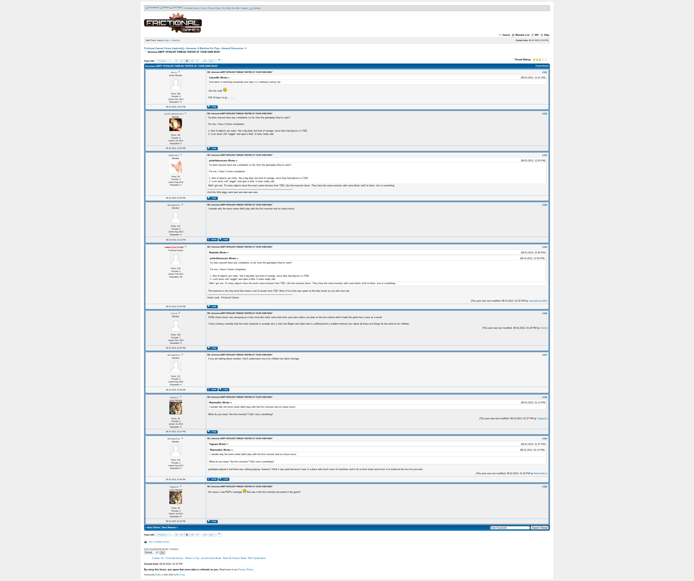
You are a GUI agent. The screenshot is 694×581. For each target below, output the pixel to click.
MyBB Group (179, 575)
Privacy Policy (214, 8)
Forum (203, 8)
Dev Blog (226, 8)
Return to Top (192, 558)
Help (546, 35)
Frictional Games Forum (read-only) (164, 48)
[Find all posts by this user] (212, 108)
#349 (544, 438)
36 (192, 61)
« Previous (161, 61)
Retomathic (540, 473)
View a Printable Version (158, 542)
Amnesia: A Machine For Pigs (202, 48)
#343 (544, 155)
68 (205, 61)
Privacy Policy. (246, 569)
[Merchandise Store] (255, 8)
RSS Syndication (257, 558)
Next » (212, 61)
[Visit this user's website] (212, 240)
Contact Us (158, 558)
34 (182, 61)
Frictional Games (191, 8)
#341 (544, 72)
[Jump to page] (219, 61)
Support (244, 8)
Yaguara (541, 418)
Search (506, 35)
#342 (544, 113)
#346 (544, 313)
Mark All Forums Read (234, 558)
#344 (544, 205)
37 (197, 61)
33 (176, 61)
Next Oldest (153, 527)
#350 (544, 486)
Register (175, 40)
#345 (544, 247)
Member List (522, 35)
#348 (544, 397)
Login (166, 40)
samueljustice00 (537, 300)
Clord (543, 328)
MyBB (157, 575)
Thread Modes (542, 66)
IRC (537, 35)
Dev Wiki (235, 8)
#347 (544, 355)
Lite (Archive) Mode (211, 558)
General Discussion (232, 48)
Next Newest (169, 527)
